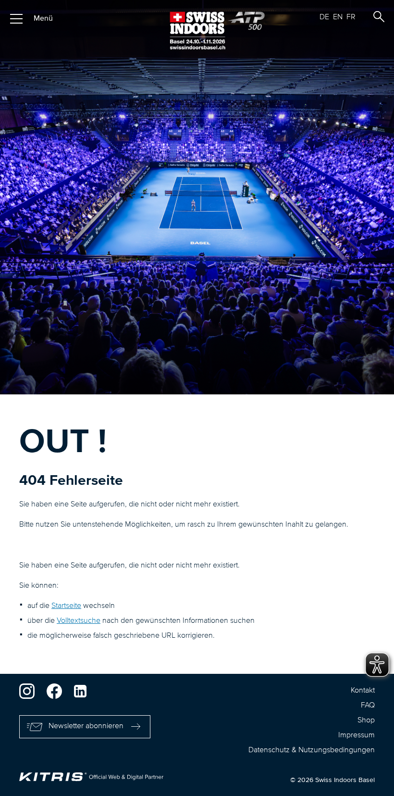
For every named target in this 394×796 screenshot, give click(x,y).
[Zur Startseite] (197, 30)
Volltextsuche (78, 621)
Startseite (66, 606)
